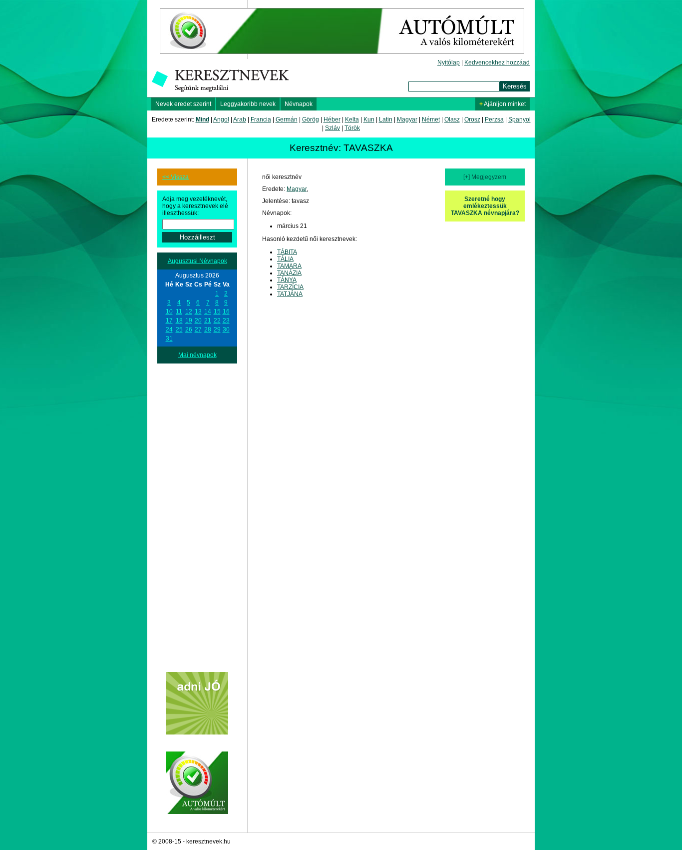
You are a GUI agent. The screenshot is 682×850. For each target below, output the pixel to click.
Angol (221, 119)
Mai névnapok (197, 355)
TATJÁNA (290, 294)
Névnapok (299, 104)
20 (198, 320)
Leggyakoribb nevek (248, 104)
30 (226, 329)
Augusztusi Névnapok (197, 261)
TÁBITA (287, 252)
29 (217, 329)
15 (217, 311)
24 (169, 329)
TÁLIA (285, 259)
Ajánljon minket (502, 104)
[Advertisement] (197, 514)
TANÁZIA (289, 273)
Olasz (452, 119)
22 (217, 320)
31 (169, 338)
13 (198, 311)
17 (169, 320)
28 (207, 329)
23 (226, 320)
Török (352, 128)
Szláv (332, 128)
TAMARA (289, 266)
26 (188, 329)
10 (169, 311)
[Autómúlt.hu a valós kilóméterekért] (342, 57)
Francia (261, 119)
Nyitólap (448, 62)
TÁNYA (287, 280)
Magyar (407, 119)
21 (207, 320)
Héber (332, 119)
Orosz (472, 119)
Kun (368, 119)
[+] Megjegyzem (484, 177)
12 (188, 311)
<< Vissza (175, 177)
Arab (239, 119)
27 (198, 329)
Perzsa (494, 119)
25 (179, 329)
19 (188, 320)
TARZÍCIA (290, 287)
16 (226, 311)
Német (431, 119)
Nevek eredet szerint (183, 104)
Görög (310, 119)
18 (179, 320)
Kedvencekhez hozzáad (497, 62)
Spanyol (519, 119)
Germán (287, 119)
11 (179, 311)
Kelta (352, 119)
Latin (385, 119)
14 (207, 311)
